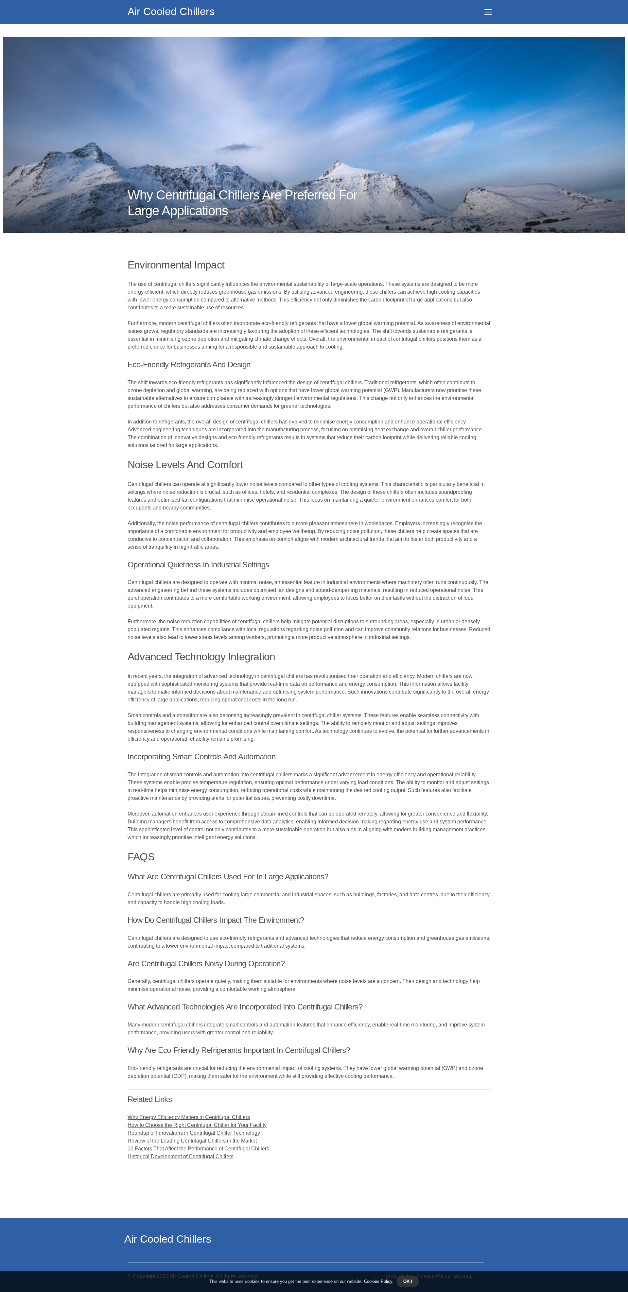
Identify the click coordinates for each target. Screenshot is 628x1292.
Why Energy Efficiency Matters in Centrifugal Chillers (189, 1117)
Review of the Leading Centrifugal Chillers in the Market (192, 1141)
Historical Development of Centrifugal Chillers (181, 1156)
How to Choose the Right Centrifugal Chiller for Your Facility (197, 1125)
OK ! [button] (407, 1281)
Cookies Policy (377, 1281)
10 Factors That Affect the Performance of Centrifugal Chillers (198, 1148)
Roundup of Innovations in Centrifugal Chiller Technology (194, 1133)
